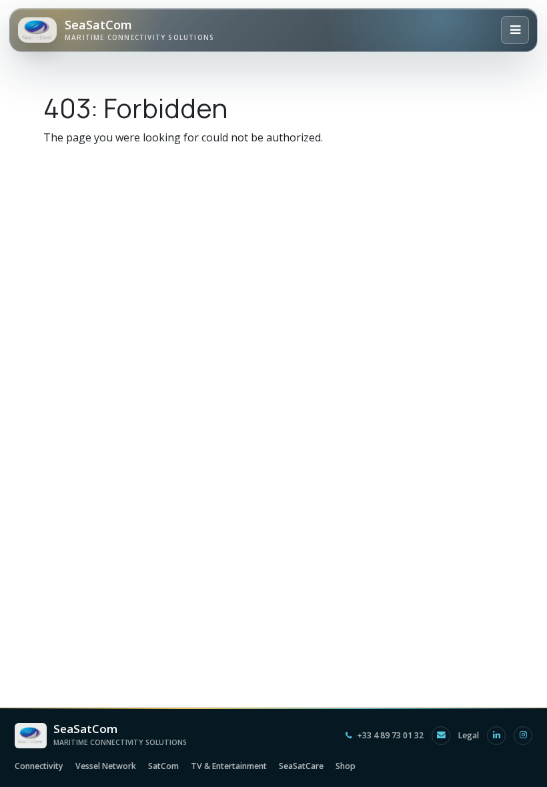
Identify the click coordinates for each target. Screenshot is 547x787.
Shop (346, 766)
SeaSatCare (301, 766)
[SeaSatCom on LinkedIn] (496, 735)
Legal (468, 735)
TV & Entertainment (229, 766)
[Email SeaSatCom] (441, 735)
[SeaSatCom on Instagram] (523, 735)
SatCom (163, 766)
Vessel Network (105, 766)
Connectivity (39, 766)
